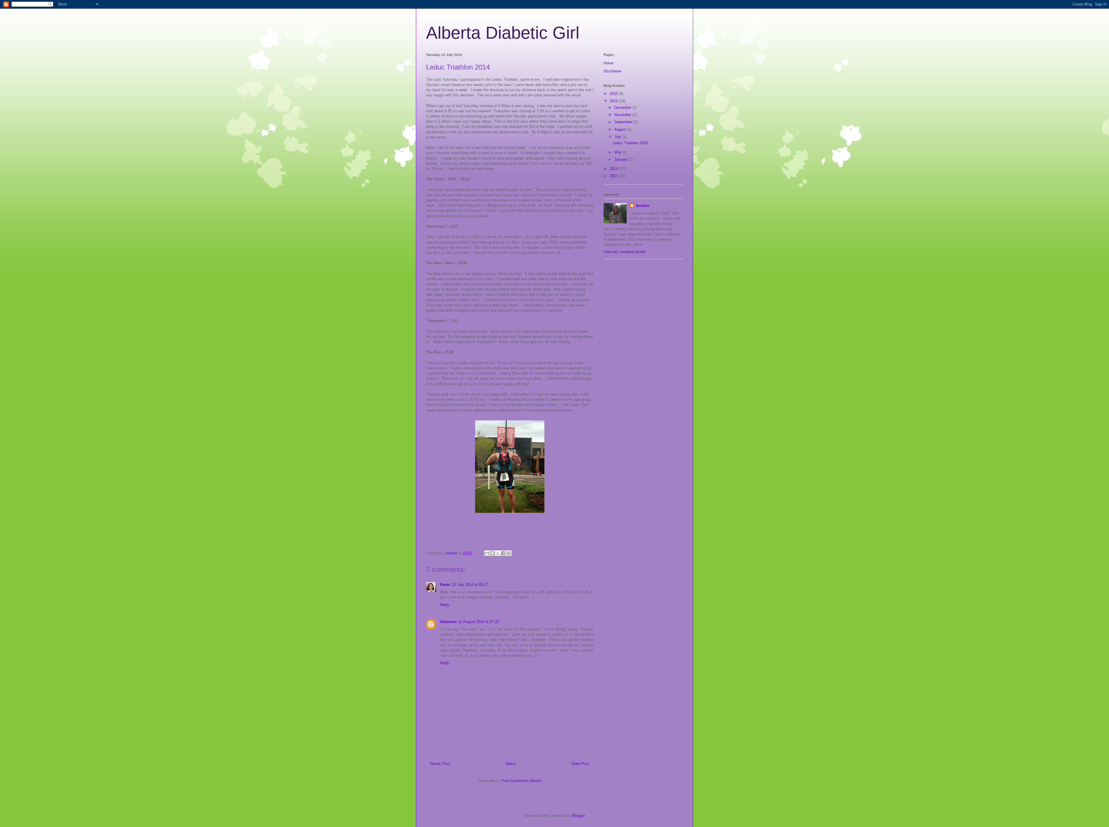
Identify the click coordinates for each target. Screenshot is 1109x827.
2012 (614, 176)
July (618, 136)
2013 (614, 168)
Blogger (578, 815)
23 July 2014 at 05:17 (470, 584)
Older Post (580, 763)
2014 (614, 101)
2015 (614, 93)
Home (511, 763)
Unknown (448, 622)
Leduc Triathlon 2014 (630, 143)
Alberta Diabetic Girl (502, 32)
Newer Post (440, 763)
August (620, 129)
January (621, 159)
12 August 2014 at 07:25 (478, 622)
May (618, 152)
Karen (445, 584)
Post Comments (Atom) (521, 781)
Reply (444, 605)
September (624, 122)
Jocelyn (642, 205)
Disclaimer (612, 71)
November (623, 115)
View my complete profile (625, 252)
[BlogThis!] (492, 553)
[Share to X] (498, 553)
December (623, 107)
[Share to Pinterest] (509, 553)
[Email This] (487, 553)
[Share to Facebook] (503, 553)
